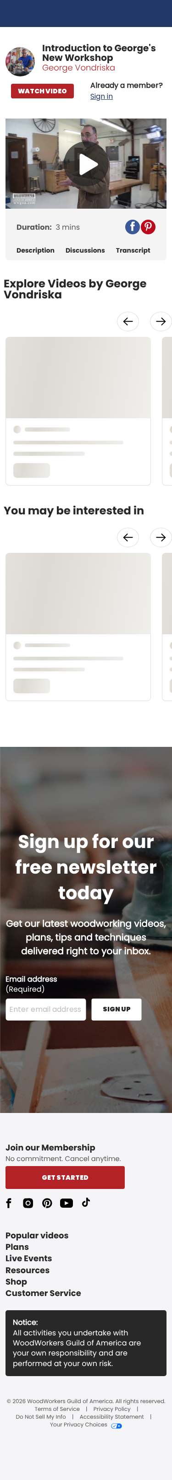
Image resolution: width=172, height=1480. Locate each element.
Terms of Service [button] (56, 1409)
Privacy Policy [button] (112, 1409)
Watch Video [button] (42, 91)
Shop (16, 1282)
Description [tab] (36, 250)
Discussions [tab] (85, 250)
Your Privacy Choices (78, 1425)
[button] (126, 91)
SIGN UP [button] (117, 1009)
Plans (17, 1247)
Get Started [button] (65, 1177)
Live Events (29, 1258)
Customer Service (43, 1293)
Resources (28, 1270)
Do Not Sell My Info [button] (41, 1417)
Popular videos (37, 1236)
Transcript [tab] (133, 250)
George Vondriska (78, 68)
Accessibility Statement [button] (112, 1417)
